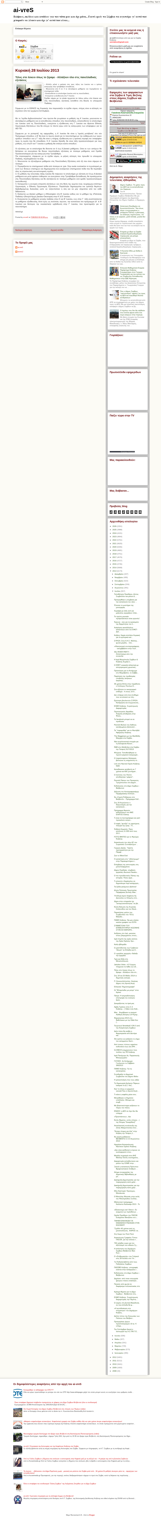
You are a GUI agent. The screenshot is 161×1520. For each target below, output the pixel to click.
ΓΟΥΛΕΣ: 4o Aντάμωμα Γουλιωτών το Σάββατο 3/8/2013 (124, 1063)
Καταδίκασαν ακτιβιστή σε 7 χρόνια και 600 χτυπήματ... (125, 770)
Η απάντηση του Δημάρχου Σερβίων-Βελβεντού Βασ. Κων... (125, 1251)
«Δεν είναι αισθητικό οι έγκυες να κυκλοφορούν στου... (127, 1151)
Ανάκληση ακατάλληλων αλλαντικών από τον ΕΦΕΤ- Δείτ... (126, 630)
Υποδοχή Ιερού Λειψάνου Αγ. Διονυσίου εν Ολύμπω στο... (126, 897)
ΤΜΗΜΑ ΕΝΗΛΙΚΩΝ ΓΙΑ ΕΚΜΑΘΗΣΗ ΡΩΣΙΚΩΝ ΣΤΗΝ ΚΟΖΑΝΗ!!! (126, 1223)
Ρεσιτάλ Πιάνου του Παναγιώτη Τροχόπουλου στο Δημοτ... (126, 781)
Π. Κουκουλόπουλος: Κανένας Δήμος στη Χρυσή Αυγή (126, 982)
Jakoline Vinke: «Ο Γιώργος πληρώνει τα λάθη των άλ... (126, 966)
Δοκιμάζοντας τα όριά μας (124, 1003)
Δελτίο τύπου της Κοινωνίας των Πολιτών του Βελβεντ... (127, 1317)
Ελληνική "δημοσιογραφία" (124, 987)
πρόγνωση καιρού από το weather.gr (34, 61)
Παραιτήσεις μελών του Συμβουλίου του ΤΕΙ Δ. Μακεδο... (124, 914)
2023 (114, 537)
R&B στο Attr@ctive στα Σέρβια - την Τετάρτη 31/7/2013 (127, 748)
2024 (114, 533)
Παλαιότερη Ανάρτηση (92, 230)
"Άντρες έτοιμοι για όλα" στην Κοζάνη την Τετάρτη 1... (125, 1132)
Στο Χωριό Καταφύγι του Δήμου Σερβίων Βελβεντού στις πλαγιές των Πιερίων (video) (54, 1409)
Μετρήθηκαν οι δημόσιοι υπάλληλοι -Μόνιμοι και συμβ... (124, 1100)
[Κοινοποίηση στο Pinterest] (64, 217)
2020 (114, 547)
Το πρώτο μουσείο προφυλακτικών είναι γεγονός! (127, 617)
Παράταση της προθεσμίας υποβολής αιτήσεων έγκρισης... (124, 678)
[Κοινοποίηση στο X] (59, 217)
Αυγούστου (119, 588)
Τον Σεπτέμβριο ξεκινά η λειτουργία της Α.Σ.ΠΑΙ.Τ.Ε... (126, 1330)
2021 (114, 543)
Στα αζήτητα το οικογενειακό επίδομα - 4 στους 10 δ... (125, 690)
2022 (114, 540)
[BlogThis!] (57, 217)
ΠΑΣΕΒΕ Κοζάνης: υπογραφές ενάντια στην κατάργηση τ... (126, 1268)
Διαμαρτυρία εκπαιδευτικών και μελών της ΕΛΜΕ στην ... (126, 1162)
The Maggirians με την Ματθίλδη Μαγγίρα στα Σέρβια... (127, 737)
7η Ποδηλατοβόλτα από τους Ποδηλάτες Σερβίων (125, 1263)
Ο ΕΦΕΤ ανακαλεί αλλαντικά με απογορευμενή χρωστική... (126, 666)
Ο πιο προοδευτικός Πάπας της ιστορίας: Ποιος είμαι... (126, 877)
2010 (114, 1364)
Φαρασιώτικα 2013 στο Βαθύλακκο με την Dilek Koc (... (126, 1020)
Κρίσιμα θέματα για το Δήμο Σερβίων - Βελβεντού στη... (125, 1293)
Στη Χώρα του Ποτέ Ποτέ (124, 1234)
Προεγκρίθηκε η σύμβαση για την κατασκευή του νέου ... (125, 601)
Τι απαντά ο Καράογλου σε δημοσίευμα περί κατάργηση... (127, 882)
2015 (114, 564)
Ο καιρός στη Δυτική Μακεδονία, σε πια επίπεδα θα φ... (126, 1304)
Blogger (92, 1515)
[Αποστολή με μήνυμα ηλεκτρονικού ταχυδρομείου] (54, 217)
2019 (114, 550)
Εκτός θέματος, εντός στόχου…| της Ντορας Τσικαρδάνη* (126, 1121)
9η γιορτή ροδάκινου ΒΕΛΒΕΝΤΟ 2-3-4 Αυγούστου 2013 (126, 1139)
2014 (114, 568)
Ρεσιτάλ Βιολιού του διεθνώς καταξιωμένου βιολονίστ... (125, 726)
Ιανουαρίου (119, 1353)
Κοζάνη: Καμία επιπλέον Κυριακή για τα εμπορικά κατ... (127, 636)
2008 (114, 1371)
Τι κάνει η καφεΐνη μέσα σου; (125, 1094)
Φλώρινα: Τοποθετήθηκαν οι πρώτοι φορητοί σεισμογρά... (126, 754)
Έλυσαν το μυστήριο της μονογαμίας (124, 606)
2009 (114, 1368)
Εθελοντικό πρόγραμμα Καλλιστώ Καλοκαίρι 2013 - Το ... (127, 1204)
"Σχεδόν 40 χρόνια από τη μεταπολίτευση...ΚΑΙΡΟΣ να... (126, 1229)
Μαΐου (117, 1339)
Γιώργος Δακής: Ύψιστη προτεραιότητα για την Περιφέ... (124, 850)
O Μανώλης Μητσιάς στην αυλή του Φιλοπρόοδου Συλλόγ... (126, 1197)
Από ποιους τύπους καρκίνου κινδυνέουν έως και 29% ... (125, 1045)
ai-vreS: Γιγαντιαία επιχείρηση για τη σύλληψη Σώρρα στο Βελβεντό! (49, 1496)
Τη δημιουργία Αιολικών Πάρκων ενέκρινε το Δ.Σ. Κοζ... (126, 1084)
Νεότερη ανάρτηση (23, 230)
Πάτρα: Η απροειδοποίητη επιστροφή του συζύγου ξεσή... (124, 998)
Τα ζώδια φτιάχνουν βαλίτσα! (125, 887)
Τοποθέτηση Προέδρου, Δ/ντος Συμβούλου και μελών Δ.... (126, 595)
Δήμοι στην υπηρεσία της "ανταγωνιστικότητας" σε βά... (126, 902)
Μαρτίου (118, 1346)
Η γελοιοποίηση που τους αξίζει (126, 1080)
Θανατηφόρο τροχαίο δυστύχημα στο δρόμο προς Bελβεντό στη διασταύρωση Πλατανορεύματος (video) (61, 1434)
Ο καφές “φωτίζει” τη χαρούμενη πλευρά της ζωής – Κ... (126, 825)
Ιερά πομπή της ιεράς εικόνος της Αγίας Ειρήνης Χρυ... (125, 940)
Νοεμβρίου (119, 577)
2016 (114, 561)
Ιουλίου (118, 591)
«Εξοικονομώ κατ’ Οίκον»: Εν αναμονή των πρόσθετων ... (126, 1211)
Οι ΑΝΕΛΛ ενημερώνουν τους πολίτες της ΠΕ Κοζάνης (125, 1051)
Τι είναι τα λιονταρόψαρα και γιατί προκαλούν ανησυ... (127, 819)
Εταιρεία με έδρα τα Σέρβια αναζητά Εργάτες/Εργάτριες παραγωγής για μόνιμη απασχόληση (131, 235)
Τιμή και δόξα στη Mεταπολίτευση (121, 960)
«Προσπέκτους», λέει (122, 1117)
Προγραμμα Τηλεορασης (128, 451)
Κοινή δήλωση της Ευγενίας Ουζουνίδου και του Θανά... (126, 908)
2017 (114, 557)
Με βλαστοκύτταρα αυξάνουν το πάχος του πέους (126, 1107)
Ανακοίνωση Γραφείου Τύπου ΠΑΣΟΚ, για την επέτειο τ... (125, 1239)
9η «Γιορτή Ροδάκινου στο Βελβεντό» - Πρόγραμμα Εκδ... (127, 798)
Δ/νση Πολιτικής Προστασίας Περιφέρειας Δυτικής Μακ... (125, 891)
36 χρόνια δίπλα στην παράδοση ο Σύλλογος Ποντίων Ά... (127, 685)
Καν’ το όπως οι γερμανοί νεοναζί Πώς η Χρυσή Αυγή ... (126, 1090)
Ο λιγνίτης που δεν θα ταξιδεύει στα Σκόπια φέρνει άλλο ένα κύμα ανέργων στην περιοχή (132, 312)
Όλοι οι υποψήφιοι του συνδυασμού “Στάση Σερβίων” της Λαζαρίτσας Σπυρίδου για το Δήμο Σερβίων (60, 1484)
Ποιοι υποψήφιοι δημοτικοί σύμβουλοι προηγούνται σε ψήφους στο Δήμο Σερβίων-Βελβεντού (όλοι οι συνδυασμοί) (55, 1402)
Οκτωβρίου (119, 581)
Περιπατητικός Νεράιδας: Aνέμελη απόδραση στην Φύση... (125, 714)
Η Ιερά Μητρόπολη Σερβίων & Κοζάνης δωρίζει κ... (126, 661)
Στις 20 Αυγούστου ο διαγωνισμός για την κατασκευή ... (123, 805)
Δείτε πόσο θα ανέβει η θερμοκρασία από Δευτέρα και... (125, 1033)
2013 (114, 571)
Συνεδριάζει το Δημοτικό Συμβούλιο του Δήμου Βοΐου (126, 1075)
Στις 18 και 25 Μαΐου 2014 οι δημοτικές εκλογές (125, 977)
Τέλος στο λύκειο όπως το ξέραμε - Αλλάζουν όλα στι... (126, 971)
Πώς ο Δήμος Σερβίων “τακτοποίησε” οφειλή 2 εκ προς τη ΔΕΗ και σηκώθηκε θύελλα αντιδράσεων (132, 294)
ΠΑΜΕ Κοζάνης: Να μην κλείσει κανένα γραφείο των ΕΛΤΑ (126, 921)
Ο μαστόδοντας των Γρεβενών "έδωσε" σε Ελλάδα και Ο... (126, 949)
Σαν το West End (121, 856)
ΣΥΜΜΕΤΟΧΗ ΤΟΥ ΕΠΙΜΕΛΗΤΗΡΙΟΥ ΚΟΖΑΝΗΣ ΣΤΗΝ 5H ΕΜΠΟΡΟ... (126, 928)
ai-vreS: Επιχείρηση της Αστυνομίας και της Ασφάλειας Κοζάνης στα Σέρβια (51, 1446)
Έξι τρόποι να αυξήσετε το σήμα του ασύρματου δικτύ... (126, 1040)
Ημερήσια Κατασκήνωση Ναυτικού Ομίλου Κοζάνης (125, 1145)
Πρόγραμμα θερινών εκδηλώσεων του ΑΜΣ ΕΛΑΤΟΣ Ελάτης (123, 812)
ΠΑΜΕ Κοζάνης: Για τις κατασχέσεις (123, 1070)
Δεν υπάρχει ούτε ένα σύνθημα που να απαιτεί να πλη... (126, 696)
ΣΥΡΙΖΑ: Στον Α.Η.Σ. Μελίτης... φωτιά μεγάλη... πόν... (126, 642)
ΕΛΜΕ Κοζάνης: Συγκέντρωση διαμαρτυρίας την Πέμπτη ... (126, 1298)
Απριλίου (118, 1343)
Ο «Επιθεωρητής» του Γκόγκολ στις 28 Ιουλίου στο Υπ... (126, 1257)
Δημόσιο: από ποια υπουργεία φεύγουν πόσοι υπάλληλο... (126, 1279)
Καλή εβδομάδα (120, 944)
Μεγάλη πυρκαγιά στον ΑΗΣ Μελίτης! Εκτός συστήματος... (126, 1157)
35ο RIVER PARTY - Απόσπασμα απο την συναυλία (123, 654)
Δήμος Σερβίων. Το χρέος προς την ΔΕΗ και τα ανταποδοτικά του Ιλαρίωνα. (132, 187)
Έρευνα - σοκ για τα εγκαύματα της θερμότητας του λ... (126, 623)
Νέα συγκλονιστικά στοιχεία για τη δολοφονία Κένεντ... (126, 743)
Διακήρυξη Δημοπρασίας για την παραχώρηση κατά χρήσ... (126, 1181)
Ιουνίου (118, 1336)
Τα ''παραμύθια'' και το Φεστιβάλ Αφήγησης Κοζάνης (126, 731)
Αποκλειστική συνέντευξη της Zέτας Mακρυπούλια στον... (126, 1127)
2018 (114, 554)
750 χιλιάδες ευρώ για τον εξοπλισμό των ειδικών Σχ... (126, 1244)
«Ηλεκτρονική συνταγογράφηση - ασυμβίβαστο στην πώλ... (126, 647)
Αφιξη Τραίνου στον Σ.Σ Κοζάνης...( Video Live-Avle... (126, 1008)
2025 (114, 530)
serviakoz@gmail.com (119, 42)
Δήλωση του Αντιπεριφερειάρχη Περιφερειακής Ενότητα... (126, 793)
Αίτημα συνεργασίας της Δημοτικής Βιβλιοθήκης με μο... (125, 1174)
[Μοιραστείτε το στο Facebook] (62, 217)
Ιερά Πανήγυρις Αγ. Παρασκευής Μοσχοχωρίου (126, 1056)
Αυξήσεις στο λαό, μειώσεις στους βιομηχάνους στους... (126, 934)
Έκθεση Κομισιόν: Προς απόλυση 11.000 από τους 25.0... (125, 831)
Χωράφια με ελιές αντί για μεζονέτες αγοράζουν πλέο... (126, 612)
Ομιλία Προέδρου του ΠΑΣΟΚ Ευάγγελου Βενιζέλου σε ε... (126, 1216)
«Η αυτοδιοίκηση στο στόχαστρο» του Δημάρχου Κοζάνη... (125, 1310)
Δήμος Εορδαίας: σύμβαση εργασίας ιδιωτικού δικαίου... (126, 871)
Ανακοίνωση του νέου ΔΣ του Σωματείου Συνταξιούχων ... (126, 843)
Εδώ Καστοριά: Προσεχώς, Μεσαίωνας (124, 1192)
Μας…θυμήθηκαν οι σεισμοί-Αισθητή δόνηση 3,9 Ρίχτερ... (126, 1013)
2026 (114, 526)
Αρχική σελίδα (57, 230)
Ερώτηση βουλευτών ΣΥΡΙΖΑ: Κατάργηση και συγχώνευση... (127, 701)
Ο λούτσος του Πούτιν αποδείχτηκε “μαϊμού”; (123, 776)
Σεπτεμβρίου (120, 584)
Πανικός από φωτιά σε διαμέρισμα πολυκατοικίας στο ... (127, 1286)
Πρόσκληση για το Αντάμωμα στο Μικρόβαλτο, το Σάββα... (126, 672)
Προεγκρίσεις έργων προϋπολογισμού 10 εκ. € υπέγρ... (125, 1324)
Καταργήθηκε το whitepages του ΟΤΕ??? (38, 1390)
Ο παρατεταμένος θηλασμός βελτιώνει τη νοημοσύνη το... (126, 759)
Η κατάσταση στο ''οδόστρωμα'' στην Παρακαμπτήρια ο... (126, 860)
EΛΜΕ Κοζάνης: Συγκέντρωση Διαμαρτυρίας (126, 707)
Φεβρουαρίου (120, 1349)
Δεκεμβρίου (119, 574)
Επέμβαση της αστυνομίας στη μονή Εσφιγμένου (126, 865)
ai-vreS (23, 10)
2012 (114, 1357)
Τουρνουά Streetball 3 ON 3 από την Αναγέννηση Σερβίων (127, 1027)
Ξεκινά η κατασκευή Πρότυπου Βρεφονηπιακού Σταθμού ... (126, 1168)
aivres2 (20, 252)
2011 (114, 1361)
